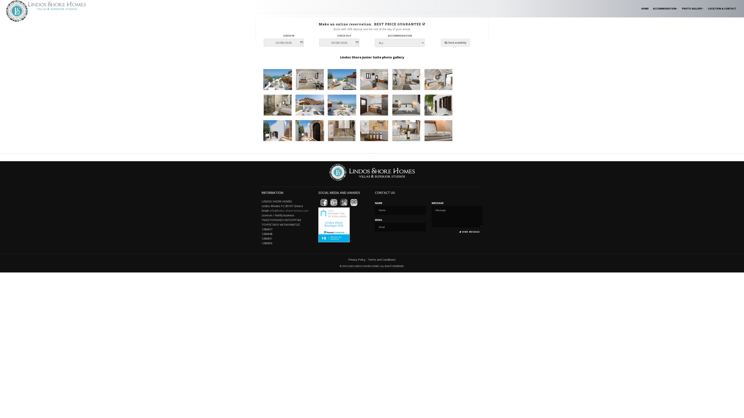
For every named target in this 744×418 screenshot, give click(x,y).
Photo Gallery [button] (692, 8)
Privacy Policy (356, 259)
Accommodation (400, 35)
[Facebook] (323, 202)
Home (645, 8)
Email (378, 220)
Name (378, 203)
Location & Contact (722, 8)
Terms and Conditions (382, 259)
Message (437, 203)
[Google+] (333, 202)
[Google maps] (343, 202)
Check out (344, 35)
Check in (288, 35)
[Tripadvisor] (353, 202)
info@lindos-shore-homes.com (289, 210)
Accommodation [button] (664, 8)
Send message (470, 231)
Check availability (456, 42)
